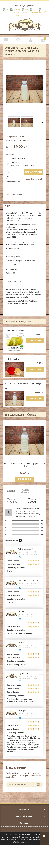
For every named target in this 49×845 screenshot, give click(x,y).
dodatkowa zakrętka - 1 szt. (22, 165)
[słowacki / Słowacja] (34, 12)
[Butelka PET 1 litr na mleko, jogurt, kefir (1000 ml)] (14, 398)
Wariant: (10, 154)
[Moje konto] (30, 40)
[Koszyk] (43, 40)
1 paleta (14, 162)
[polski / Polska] (6, 11)
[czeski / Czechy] (25, 11)
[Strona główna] (24, 24)
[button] (6, 40)
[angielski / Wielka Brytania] (16, 13)
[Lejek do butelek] (14, 369)
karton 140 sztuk (18, 158)
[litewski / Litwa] (42, 12)
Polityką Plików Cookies (19, 837)
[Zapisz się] (38, 784)
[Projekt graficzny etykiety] (14, 342)
